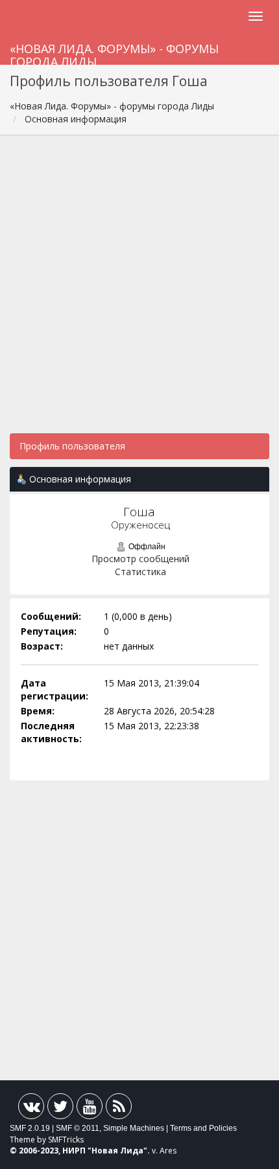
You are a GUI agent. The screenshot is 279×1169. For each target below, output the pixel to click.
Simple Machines (133, 1128)
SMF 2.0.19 (30, 1128)
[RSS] (119, 1109)
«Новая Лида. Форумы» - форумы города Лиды (114, 53)
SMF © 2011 (77, 1128)
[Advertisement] (139, 291)
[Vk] (31, 1109)
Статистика (140, 571)
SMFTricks (66, 1139)
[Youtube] (90, 1109)
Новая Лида (117, 1150)
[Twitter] (60, 1109)
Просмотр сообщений (140, 558)
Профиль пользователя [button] (72, 446)
